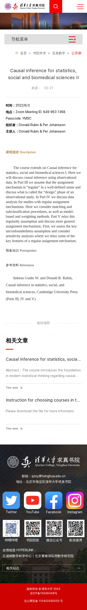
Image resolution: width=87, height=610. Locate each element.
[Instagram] (75, 503)
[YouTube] (32, 503)
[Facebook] (53, 503)
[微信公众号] (54, 531)
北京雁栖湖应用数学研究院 (54, 556)
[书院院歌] (33, 531)
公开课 (76, 53)
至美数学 (58, 53)
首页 (23, 53)
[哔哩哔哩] (11, 531)
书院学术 (39, 53)
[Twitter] (11, 503)
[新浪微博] (75, 531)
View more (12, 387)
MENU (80, 6)
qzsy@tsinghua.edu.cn (48, 476)
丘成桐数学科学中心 (17, 556)
